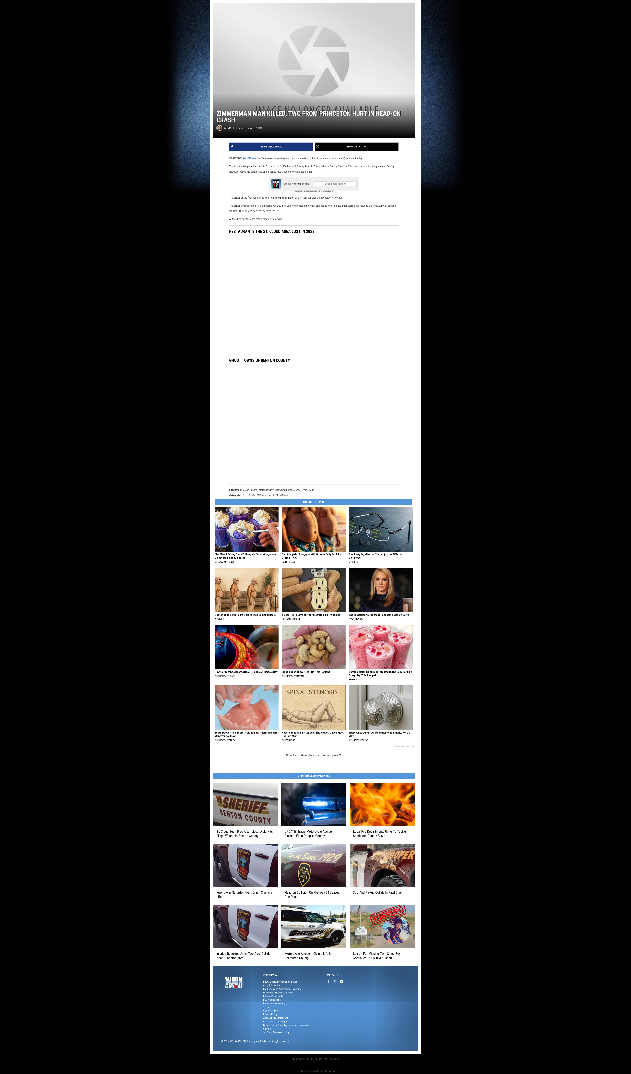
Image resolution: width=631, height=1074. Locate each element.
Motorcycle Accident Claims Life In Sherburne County (308, 956)
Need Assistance (284, 992)
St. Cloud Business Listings (277, 1032)
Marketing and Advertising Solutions (282, 989)
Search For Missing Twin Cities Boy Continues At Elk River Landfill (377, 956)
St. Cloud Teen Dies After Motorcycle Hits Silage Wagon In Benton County (244, 834)
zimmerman (307, 490)
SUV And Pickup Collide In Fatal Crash (378, 892)
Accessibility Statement (275, 1018)
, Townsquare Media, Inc (258, 1041)
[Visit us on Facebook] (329, 981)
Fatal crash (263, 490)
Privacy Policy (270, 1014)
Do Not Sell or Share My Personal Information (286, 1025)
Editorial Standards (273, 996)
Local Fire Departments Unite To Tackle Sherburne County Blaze (379, 834)
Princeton (275, 490)
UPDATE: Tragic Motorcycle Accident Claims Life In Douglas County (309, 834)
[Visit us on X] (336, 981)
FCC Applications (272, 1000)
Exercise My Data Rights (275, 1021)
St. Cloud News (280, 495)
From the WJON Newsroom (257, 495)
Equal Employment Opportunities (280, 981)
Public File (268, 992)
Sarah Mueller (229, 128)
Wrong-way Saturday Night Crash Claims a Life (244, 895)
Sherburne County (290, 490)
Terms (266, 1007)
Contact (267, 1028)
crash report (250, 490)
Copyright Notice (271, 985)
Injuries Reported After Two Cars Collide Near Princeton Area (243, 956)
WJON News (251, 158)
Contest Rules (270, 1010)
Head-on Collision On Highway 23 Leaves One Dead (312, 895)
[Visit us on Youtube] (342, 981)
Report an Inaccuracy (274, 1003)
